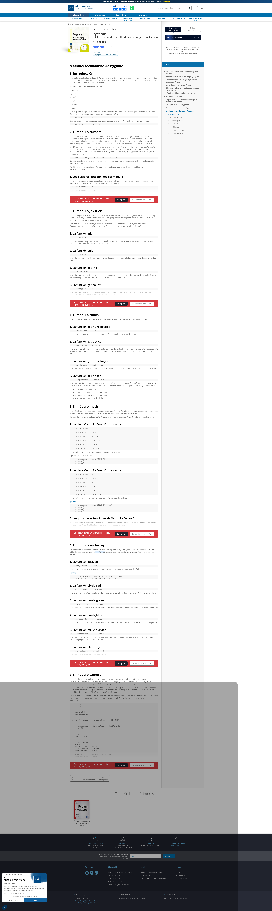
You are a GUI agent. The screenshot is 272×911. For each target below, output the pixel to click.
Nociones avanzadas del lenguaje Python (183, 77)
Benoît (99, 42)
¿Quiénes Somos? (114, 875)
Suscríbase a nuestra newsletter (113, 856)
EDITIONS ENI (171, 895)
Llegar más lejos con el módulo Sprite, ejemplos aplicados (182, 100)
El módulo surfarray (177, 130)
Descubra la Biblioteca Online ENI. (136, 2)
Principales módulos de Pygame (95, 780)
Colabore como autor (115, 878)
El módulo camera (176, 133)
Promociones (180, 875)
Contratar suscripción (141, 199)
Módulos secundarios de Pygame (179, 111)
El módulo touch (175, 124)
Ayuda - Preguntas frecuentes (151, 872)
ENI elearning (80, 895)
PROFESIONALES (126, 895)
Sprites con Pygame (174, 96)
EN (90, 902)
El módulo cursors (176, 117)
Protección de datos (115, 881)
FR (80, 902)
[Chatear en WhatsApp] (132, 8)
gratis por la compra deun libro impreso (95, 845)
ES (75, 902)
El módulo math (175, 127)
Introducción (174, 114)
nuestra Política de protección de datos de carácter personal (113, 857)
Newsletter (179, 872)
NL (94, 902)
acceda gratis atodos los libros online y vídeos (123, 845)
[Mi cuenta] (202, 8)
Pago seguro (145, 875)
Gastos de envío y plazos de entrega (153, 878)
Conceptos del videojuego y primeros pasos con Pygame (181, 81)
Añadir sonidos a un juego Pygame (180, 93)
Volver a (105, 54)
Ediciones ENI (84, 7)
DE (85, 902)
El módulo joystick (176, 121)
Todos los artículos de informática (120, 872)
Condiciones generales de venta (119, 884)
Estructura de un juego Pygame (179, 85)
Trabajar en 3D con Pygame (177, 105)
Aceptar (168, 856)
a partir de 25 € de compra (150, 844)
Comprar (121, 199)
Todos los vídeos (181, 878)
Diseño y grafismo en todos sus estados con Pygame (182, 89)
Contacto (144, 881)
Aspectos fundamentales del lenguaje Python (182, 72)
